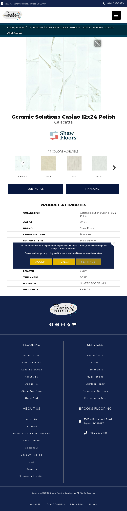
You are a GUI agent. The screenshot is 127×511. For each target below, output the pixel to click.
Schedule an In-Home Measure (32, 433)
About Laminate (32, 362)
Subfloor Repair (95, 384)
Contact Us (35, 188)
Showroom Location (31, 476)
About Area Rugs (31, 391)
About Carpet (31, 355)
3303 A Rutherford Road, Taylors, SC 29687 (25, 3)
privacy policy (46, 253)
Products (38, 27)
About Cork (32, 398)
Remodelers (95, 369)
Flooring (20, 27)
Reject (64, 261)
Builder (95, 362)
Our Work (32, 426)
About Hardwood (31, 369)
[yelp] (68, 325)
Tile (29, 27)
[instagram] (63, 325)
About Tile (31, 384)
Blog (32, 462)
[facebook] (51, 325)
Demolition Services (95, 391)
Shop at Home (32, 440)
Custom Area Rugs (95, 398)
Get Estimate (95, 355)
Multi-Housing (95, 376)
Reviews (32, 469)
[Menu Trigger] (116, 15)
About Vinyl (32, 376)
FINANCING (92, 188)
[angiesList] (74, 325)
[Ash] (74, 163)
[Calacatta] (23, 163)
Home (10, 27)
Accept (41, 261)
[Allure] (48, 163)
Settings (88, 261)
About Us (31, 419)
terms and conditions (72, 253)
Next (114, 163)
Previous (8, 163)
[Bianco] (99, 163)
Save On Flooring (31, 454)
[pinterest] (57, 325)
